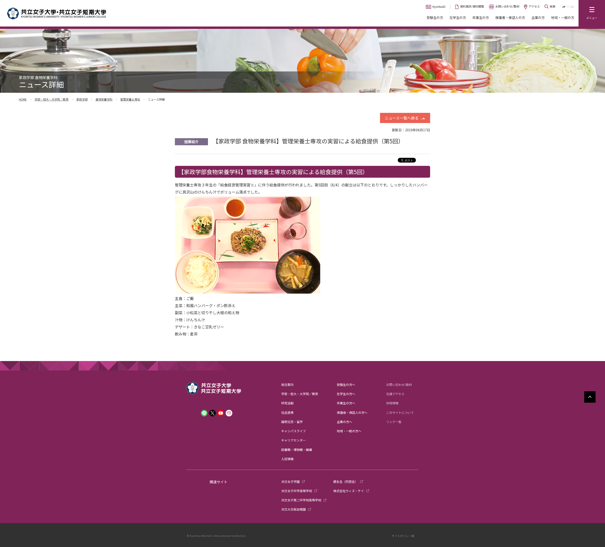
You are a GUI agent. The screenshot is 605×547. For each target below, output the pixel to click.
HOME (23, 99)
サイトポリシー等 (403, 536)
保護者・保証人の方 (510, 17)
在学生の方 (457, 17)
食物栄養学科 (103, 99)
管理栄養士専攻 (130, 99)
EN (572, 7)
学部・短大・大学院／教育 (52, 99)
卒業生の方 (480, 17)
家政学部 (82, 99)
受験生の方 (435, 17)
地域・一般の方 (562, 17)
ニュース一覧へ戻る (402, 118)
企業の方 (538, 17)
